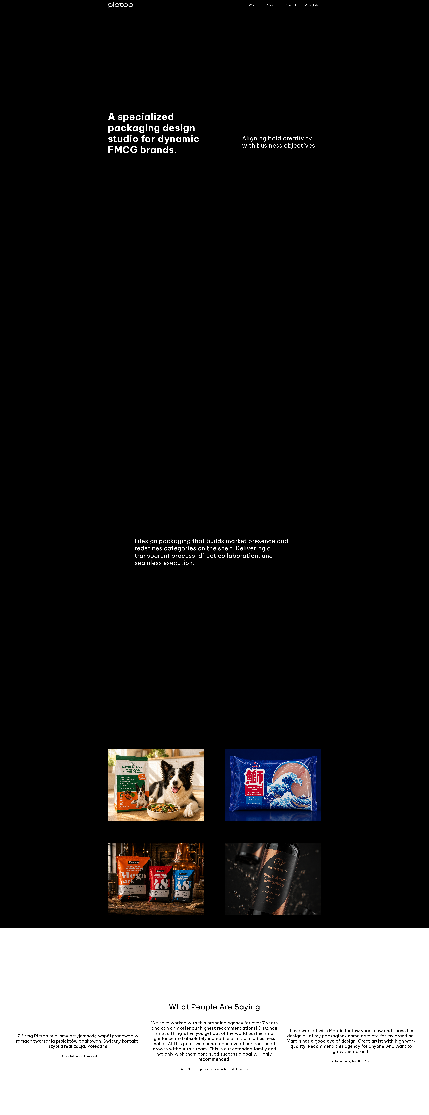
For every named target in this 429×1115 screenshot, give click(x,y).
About (271, 5)
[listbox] (313, 5)
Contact (290, 5)
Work (252, 5)
